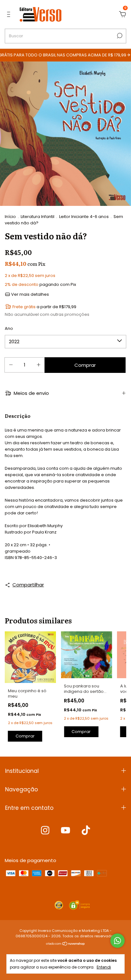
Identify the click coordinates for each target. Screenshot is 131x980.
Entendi (104, 966)
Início (10, 217)
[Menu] (10, 14)
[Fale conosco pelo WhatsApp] (117, 940)
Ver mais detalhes (29, 294)
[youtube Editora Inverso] (65, 830)
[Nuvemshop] (66, 944)
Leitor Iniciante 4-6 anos (84, 217)
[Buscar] (119, 36)
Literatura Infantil (37, 217)
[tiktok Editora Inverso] (86, 830)
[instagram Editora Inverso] (45, 830)
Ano (9, 328)
